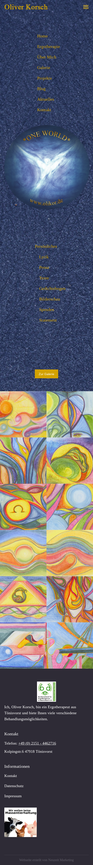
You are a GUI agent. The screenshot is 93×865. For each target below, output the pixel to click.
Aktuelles (45, 99)
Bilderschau (49, 299)
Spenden (46, 309)
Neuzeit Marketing (61, 860)
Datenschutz (14, 786)
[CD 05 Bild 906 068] (23, 553)
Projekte (44, 78)
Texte (44, 278)
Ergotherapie (48, 46)
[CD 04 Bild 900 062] (23, 414)
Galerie (43, 67)
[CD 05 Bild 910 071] (69, 599)
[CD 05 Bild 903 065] (69, 460)
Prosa (44, 267)
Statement (48, 320)
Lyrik (44, 256)
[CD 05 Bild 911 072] (23, 645)
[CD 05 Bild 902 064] (23, 460)
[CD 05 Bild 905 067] (69, 507)
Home (42, 36)
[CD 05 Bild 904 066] (23, 507)
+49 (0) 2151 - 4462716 (37, 743)
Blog (41, 88)
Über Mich (46, 57)
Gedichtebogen (52, 288)
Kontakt (44, 109)
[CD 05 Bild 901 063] (69, 414)
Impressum (13, 796)
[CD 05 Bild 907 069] (69, 553)
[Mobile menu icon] (86, 7)
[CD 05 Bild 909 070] (23, 599)
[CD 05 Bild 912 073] (69, 645)
